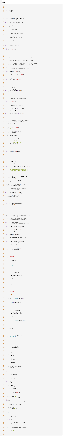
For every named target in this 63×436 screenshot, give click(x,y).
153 (3, 125)
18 (3, 18)
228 (3, 184)
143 (3, 117)
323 (3, 259)
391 (3, 313)
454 (3, 363)
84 (3, 70)
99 (3, 82)
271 (3, 218)
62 (3, 53)
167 (3, 136)
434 (3, 347)
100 (3, 83)
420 (3, 336)
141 (3, 115)
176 (3, 143)
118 (3, 97)
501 (3, 400)
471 (3, 376)
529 (3, 422)
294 (3, 236)
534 (3, 426)
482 (3, 385)
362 (3, 290)
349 (3, 280)
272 (3, 219)
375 (3, 300)
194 (3, 157)
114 (3, 94)
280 (3, 225)
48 (3, 42)
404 (3, 323)
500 (3, 399)
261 (3, 210)
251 (3, 202)
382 (3, 306)
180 (3, 146)
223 (3, 180)
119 (3, 98)
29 (3, 27)
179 (3, 145)
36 (3, 32)
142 (3, 116)
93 (3, 77)
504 (3, 402)
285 (3, 229)
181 (3, 147)
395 (3, 316)
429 (3, 343)
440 (3, 352)
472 (3, 377)
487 (3, 389)
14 (3, 15)
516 (3, 412)
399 (3, 319)
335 (3, 269)
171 (3, 139)
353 (3, 283)
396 (3, 317)
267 (3, 215)
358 (3, 287)
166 (3, 135)
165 (3, 134)
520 (3, 415)
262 (3, 211)
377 (3, 302)
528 (3, 421)
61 (3, 52)
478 (3, 382)
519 (3, 414)
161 (3, 131)
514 (3, 410)
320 (3, 257)
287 (3, 231)
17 (3, 17)
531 (3, 424)
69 (3, 58)
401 (3, 321)
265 (3, 213)
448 (3, 358)
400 (3, 320)
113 (3, 93)
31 (3, 28)
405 (3, 324)
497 (3, 397)
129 (3, 106)
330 (3, 265)
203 (3, 164)
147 (3, 120)
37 (3, 33)
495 (3, 395)
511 (3, 408)
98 (3, 81)
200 (3, 162)
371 (3, 297)
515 (3, 411)
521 (3, 416)
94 (3, 78)
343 (3, 275)
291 (3, 234)
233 (3, 188)
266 (3, 214)
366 (3, 293)
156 (3, 127)
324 (3, 260)
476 (3, 380)
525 (3, 419)
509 (3, 406)
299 (3, 240)
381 (3, 305)
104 (3, 86)
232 (3, 187)
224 (3, 181)
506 (3, 404)
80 (3, 67)
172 (3, 140)
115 (3, 95)
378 (3, 303)
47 (3, 41)
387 (3, 310)
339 (3, 272)
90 (3, 75)
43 (3, 38)
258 (3, 208)
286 (3, 230)
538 (3, 429)
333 (3, 267)
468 (3, 374)
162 (3, 132)
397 (3, 318)
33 (3, 30)
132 (3, 108)
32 (3, 29)
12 (3, 13)
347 (3, 278)
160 (3, 130)
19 (3, 19)
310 (3, 249)
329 (3, 264)
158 (3, 129)
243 (3, 196)
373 (3, 299)
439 (3, 351)
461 (3, 368)
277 (3, 223)
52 (3, 45)
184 (3, 149)
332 (3, 266)
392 (3, 314)
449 (3, 359)
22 (3, 21)
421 (3, 337)
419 (3, 335)
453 (3, 362)
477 (3, 381)
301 (3, 242)
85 (3, 71)
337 (3, 270)
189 (3, 153)
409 (3, 327)
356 (3, 285)
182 (3, 148)
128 (3, 105)
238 (3, 192)
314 (3, 252)
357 (3, 286)
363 (3, 291)
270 (3, 217)
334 (3, 268)
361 (3, 289)
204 (3, 165)
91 (3, 76)
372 (3, 298)
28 (3, 26)
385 (3, 308)
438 (3, 350)
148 (3, 121)
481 (3, 384)
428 (3, 342)
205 (3, 166)
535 (3, 427)
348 (3, 279)
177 (3, 144)
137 (3, 112)
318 (3, 255)
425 (3, 340)
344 (3, 276)
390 (3, 312)
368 (3, 295)
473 (3, 378)
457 (3, 365)
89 (3, 74)
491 (3, 392)
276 (3, 222)
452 (3, 361)
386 (3, 309)
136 (3, 111)
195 (3, 158)
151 (3, 123)
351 (3, 281)
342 (3, 274)
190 (3, 154)
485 (3, 387)
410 (3, 328)
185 (3, 150)
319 (3, 256)
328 (3, 263)
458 (3, 366)
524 (3, 418)
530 (3, 423)
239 (3, 193)
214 (3, 173)
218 (3, 176)
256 (3, 206)
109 (3, 90)
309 (3, 248)
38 (3, 34)
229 (3, 185)
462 (3, 369)
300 (3, 241)
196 (3, 159)
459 (3, 367)
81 (3, 68)
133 (3, 109)
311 (3, 250)
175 (3, 142)
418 (3, 334)
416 (3, 333)
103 (3, 85)
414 (3, 331)
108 (3, 89)
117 (3, 96)
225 (3, 182)
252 (3, 203)
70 (3, 59)
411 (3, 329)
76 (3, 64)
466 (3, 372)
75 (3, 63)
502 (3, 401)
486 (3, 388)
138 (3, 113)
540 (3, 431)
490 (3, 391)
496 (3, 396)
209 (3, 169)
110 (3, 91)
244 (3, 197)
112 (3, 92)
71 (3, 60)
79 (3, 66)
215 (3, 174)
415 (3, 332)
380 (3, 304)
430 (3, 344)
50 (3, 43)
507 (3, 405)
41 (3, 36)
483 (3, 386)
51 (3, 44)
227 (3, 183)
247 (3, 199)
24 (3, 23)
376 (3, 301)
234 (3, 189)
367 (3, 294)
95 (3, 79)
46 (3, 40)
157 (3, 128)
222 (3, 179)
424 (3, 339)
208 (3, 168)
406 (3, 325)
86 (3, 72)
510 (3, 407)
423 (3, 338)
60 (3, 51)
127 (3, 104)
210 (3, 170)
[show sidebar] (0, 0)
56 (3, 48)
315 (3, 253)
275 (3, 221)
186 (3, 151)
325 (3, 261)
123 (3, 101)
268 (3, 216)
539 (3, 430)
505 (3, 403)
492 (3, 393)
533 (3, 425)
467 (3, 373)
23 (3, 22)
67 (3, 57)
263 (3, 212)
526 (3, 420)
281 (3, 226)
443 (3, 354)
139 (3, 114)
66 (3, 56)
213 (3, 172)
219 (3, 177)
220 (3, 178)
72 (3, 61)
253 (3, 204)
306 (3, 246)
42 (3, 37)
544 (3, 434)
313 (3, 251)
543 (3, 433)
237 (3, 191)
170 (3, 138)
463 (3, 370)
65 (3, 55)
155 (3, 126)
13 (3, 14)
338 (3, 271)
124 (3, 102)
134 (3, 110)
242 (3, 195)
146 (3, 119)
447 (3, 357)
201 (3, 163)
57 (3, 49)
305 (3, 245)
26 (3, 24)
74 (3, 62)
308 (3, 247)
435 (3, 348)
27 (3, 25)
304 (3, 244)
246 (3, 198)
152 (3, 124)
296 (3, 238)
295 (3, 237)
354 (3, 284)
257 (3, 207)
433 (3, 346)
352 (3, 282)
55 (3, 47)
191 (3, 155)
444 (3, 355)
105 (3, 87)
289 (3, 232)
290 (3, 233)
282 (3, 227)
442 (3, 353)
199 (3, 161)
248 (3, 200)
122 (3, 100)
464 (3, 371)
